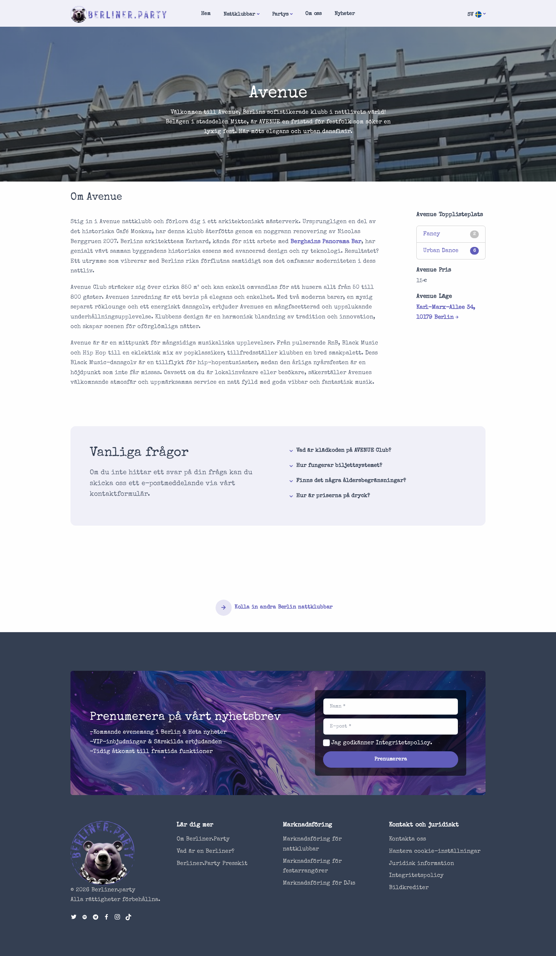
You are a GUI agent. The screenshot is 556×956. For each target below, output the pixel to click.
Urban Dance (441, 251)
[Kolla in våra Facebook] (106, 917)
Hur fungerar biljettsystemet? (339, 465)
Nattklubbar (239, 14)
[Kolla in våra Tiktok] (128, 917)
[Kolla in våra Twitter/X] (73, 917)
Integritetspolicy (403, 743)
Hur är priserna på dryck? (333, 496)
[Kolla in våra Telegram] (95, 917)
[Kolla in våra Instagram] (117, 917)
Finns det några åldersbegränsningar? (351, 480)
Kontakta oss (407, 839)
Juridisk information (421, 864)
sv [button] (471, 14)
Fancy (431, 234)
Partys (280, 14)
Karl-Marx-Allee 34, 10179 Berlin (445, 312)
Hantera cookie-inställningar (434, 851)
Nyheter (345, 13)
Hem (205, 13)
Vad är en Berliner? (205, 851)
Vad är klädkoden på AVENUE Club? (343, 450)
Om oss (313, 13)
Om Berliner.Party (203, 839)
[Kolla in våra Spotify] (84, 917)
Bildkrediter (409, 888)
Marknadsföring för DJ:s (319, 883)
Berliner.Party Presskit (212, 864)
